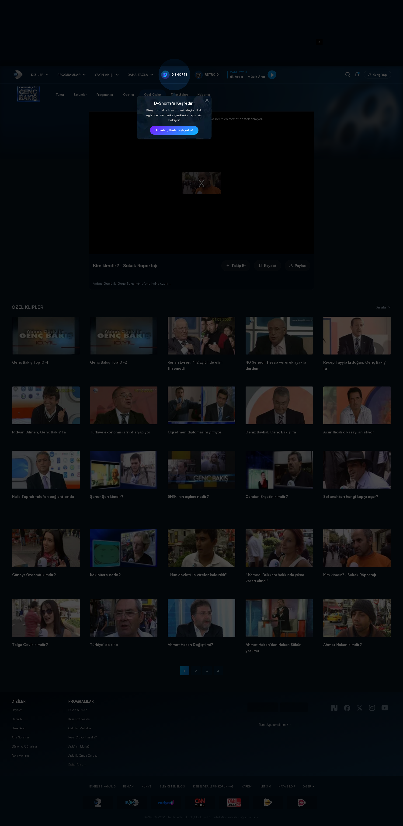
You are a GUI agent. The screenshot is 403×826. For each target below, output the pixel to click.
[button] (207, 100)
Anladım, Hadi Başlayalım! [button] (174, 130)
